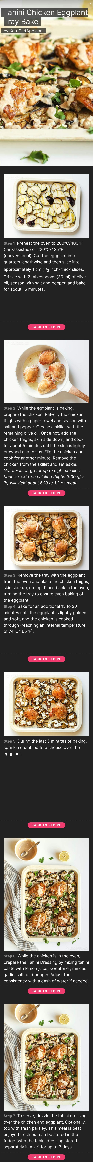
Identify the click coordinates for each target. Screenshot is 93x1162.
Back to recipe (46, 327)
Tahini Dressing (42, 962)
